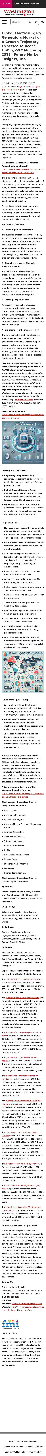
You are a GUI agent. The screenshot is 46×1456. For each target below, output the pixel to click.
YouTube (29, 1310)
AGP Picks (6, 4)
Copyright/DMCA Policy (15, 1452)
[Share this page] (42, 22)
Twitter (14, 1310)
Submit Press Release (13, 1447)
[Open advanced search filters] (36, 22)
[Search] (30, 22)
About (12, 1441)
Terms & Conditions (34, 1447)
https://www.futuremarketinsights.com (28, 1307)
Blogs (20, 1310)
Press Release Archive (27, 1441)
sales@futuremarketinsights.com (27, 1303)
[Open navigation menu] (4, 22)
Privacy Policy (35, 1452)
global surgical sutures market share (22, 997)
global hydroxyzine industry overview (23, 1164)
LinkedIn (6, 1310)
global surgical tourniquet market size (23, 979)
